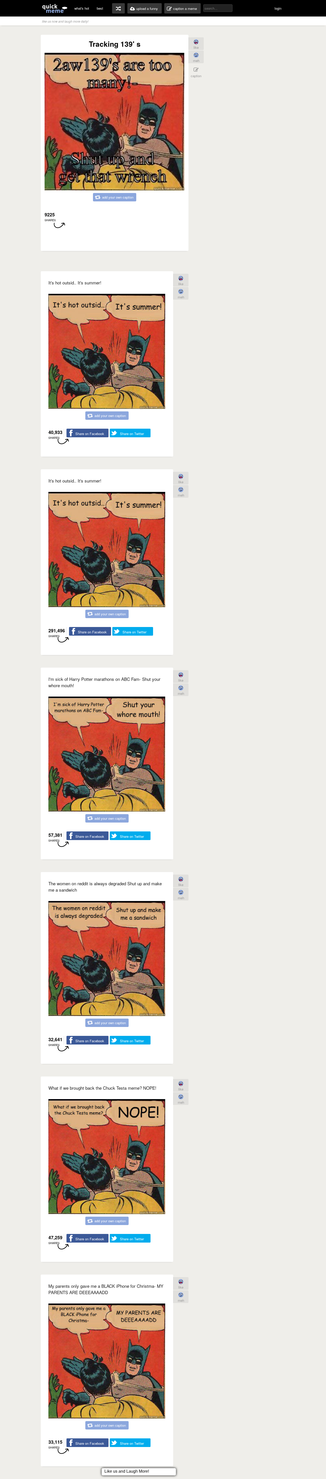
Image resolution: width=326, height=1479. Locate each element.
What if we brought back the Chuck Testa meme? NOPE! (102, 1088)
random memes (118, 8)
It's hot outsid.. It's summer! (74, 282)
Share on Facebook (89, 433)
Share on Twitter (132, 433)
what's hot (81, 8)
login (278, 8)
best (100, 8)
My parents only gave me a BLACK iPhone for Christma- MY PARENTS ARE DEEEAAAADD (105, 1289)
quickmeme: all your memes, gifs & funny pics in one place (55, 8)
